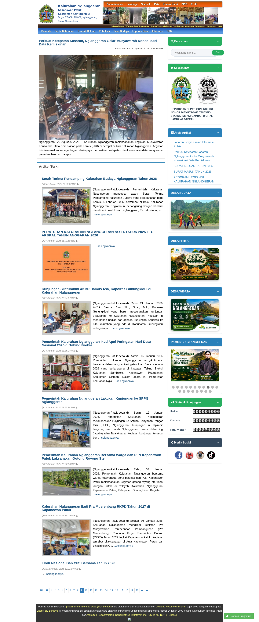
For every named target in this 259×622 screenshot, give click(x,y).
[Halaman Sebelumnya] (46, 590)
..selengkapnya (102, 214)
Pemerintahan (115, 4)
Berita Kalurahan (64, 31)
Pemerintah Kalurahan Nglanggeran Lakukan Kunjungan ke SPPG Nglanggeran (95, 400)
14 (106, 590)
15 (111, 590)
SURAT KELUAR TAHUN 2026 (193, 166)
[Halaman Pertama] (41, 590)
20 (137, 590)
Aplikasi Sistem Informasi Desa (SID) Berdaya (88, 606)
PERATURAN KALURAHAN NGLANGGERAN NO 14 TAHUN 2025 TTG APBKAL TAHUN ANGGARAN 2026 (98, 233)
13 (101, 590)
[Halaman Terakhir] (147, 590)
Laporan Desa (140, 31)
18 (127, 590)
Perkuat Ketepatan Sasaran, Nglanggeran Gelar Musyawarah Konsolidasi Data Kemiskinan (98, 42)
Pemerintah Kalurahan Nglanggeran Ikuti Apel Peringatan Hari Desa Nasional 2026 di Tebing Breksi (96, 343)
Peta (156, 4)
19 (132, 590)
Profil (194, 4)
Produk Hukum (86, 31)
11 (91, 590)
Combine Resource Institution (171, 606)
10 (86, 590)
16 (116, 590)
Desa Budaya (121, 31)
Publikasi (104, 31)
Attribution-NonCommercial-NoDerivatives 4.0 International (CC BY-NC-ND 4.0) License (131, 615)
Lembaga (132, 4)
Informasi (157, 31)
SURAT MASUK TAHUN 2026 (192, 171)
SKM (169, 31)
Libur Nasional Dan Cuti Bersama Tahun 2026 (78, 563)
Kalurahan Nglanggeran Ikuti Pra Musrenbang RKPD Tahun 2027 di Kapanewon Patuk (96, 508)
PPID (184, 4)
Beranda (46, 31)
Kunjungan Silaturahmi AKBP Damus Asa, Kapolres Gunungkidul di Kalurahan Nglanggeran (96, 290)
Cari (218, 52)
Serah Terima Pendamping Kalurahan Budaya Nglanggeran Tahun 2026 (99, 179)
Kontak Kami (170, 4)
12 (96, 590)
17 (121, 590)
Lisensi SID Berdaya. (47, 611)
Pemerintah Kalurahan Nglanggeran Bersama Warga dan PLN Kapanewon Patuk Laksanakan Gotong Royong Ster (101, 456)
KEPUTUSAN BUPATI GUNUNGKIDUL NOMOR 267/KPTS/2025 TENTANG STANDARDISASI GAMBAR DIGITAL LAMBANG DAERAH (192, 114)
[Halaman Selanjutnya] (142, 590)
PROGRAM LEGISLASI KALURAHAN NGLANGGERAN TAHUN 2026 (194, 181)
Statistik (146, 4)
